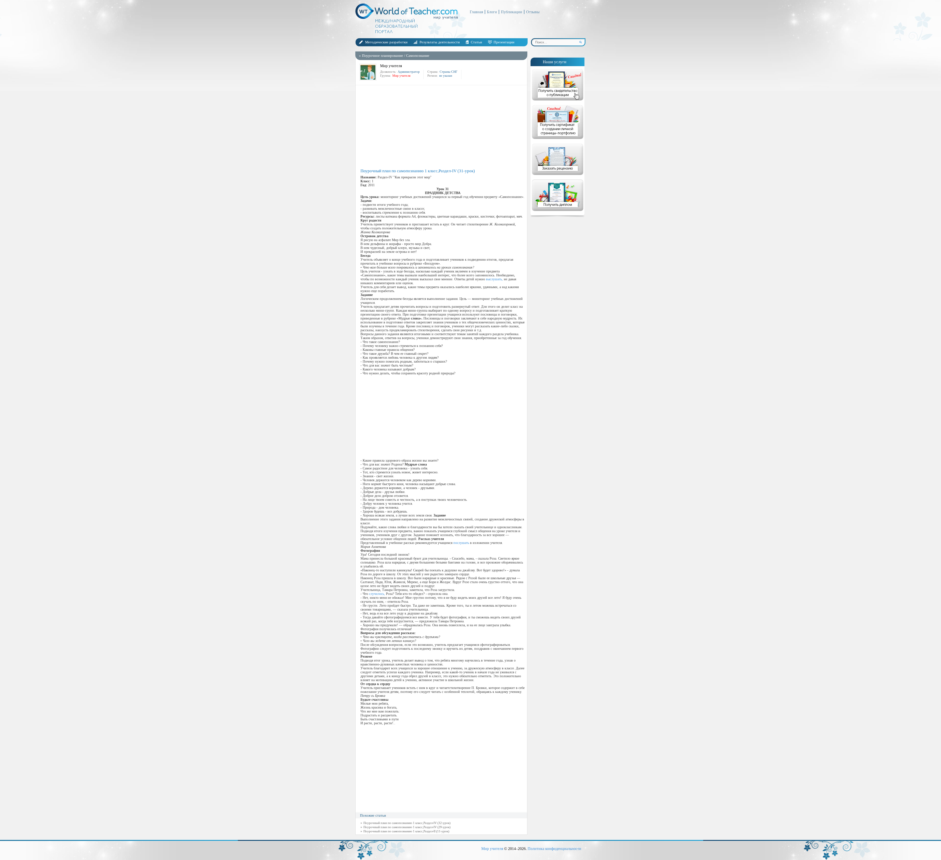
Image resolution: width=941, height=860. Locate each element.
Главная (476, 12)
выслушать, (494, 279)
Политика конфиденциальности (554, 849)
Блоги (492, 12)
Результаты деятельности (440, 42)
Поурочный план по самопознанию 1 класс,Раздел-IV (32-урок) (406, 823)
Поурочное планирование (382, 56)
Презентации (504, 42)
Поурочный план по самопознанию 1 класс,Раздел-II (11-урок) (406, 831)
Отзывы (533, 12)
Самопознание (417, 56)
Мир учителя (492, 849)
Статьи (476, 42)
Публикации (511, 12)
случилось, (377, 594)
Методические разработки (386, 42)
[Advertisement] (442, 127)
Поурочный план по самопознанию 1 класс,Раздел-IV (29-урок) (406, 827)
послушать (461, 543)
